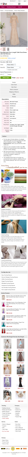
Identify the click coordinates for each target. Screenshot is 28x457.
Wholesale (17, 411)
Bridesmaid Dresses (6, 409)
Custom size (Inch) (12, 69)
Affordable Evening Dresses (8, 283)
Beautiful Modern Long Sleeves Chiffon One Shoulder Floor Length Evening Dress (16, 316)
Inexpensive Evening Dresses (8, 285)
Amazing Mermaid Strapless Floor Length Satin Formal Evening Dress (15, 309)
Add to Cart (6, 77)
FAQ (3, 427)
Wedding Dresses (11, 7)
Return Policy (5, 440)
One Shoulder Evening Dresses (9, 287)
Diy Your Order (5, 431)
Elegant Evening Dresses (7, 281)
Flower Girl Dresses (6, 413)
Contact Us (18, 409)
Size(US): (2, 67)
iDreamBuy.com (16, 452)
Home (2, 7)
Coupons (4, 426)
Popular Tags (18, 416)
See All (20, 7)
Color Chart (18, 426)
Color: (1, 64)
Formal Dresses (5, 415)
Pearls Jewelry (5, 418)
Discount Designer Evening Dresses (10, 277)
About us (17, 408)
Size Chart (17, 424)
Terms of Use (5, 443)
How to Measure (19, 427)
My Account (12, 1)
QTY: (1, 74)
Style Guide (18, 431)
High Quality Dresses (20, 429)
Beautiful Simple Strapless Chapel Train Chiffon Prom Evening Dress (15, 323)
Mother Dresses (5, 411)
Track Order (5, 429)
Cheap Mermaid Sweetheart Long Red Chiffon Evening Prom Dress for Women (16, 329)
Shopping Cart (26, 3)
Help (19, 1)
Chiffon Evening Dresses (7, 279)
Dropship (17, 413)
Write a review (11, 58)
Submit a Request (6, 424)
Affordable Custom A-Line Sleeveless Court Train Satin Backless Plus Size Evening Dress (16, 303)
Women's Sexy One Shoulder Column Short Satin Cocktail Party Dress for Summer (16, 296)
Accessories (5, 416)
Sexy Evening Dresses (7, 275)
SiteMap (17, 415)
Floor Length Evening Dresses (8, 289)
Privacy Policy (5, 442)
